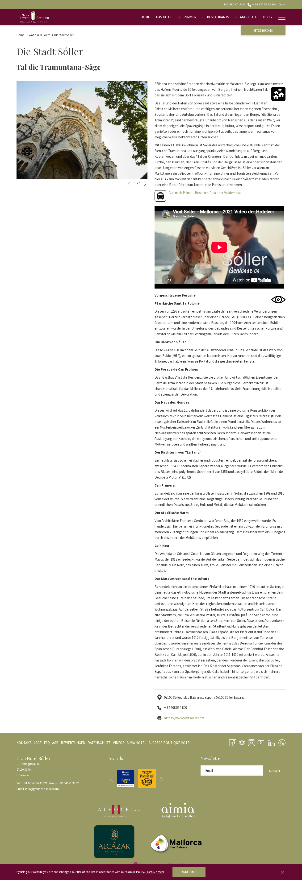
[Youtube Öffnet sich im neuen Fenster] (260, 741)
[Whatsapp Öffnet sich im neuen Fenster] (281, 741)
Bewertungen (73, 742)
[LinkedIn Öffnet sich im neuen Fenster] (271, 741)
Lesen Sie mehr (155, 872)
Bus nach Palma (179, 192)
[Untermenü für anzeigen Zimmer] (201, 17)
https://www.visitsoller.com (184, 718)
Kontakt (24, 742)
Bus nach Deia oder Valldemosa (218, 192)
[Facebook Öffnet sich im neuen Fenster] (232, 741)
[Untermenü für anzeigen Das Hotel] (178, 17)
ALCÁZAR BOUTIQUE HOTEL (170, 743)
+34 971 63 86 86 (32, 783)
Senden (274, 770)
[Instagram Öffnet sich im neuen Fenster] (251, 741)
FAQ (47, 742)
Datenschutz (99, 742)
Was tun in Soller (39, 35)
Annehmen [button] (189, 872)
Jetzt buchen (263, 30)
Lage (38, 742)
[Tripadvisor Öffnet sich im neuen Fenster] (242, 741)
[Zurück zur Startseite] (34, 17)
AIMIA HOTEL (136, 743)
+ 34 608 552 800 (175, 707)
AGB (55, 742)
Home (20, 35)
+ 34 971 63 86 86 (263, 4)
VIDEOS (118, 743)
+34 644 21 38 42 (69, 783)
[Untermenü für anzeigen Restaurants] (234, 17)
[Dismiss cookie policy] (282, 872)
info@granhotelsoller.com (42, 789)
